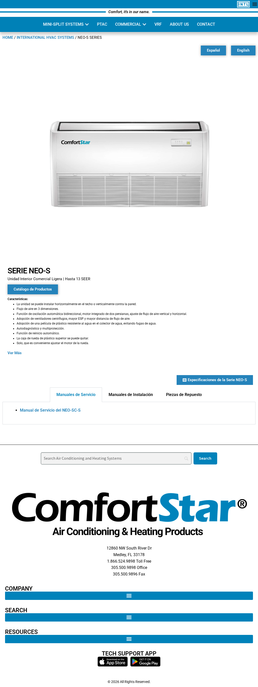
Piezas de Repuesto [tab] (184, 394)
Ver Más (15, 353)
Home (8, 37)
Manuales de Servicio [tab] (75, 394)
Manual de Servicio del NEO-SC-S (50, 410)
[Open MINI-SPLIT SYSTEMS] (87, 24)
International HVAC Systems (45, 37)
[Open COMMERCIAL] (144, 24)
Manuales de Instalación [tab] (131, 394)
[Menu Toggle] (254, 4)
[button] (129, 596)
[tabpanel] (129, 413)
